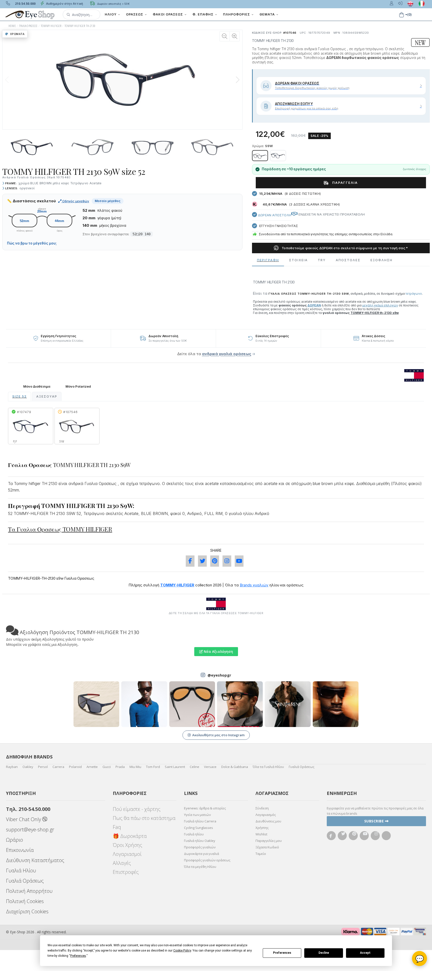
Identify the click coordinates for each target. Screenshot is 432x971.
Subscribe (374, 821)
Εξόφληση (381, 260)
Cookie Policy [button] (182, 950)
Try (322, 260)
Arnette (92, 766)
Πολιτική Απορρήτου (29, 891)
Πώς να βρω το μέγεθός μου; (32, 243)
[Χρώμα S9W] (260, 155)
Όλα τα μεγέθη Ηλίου (200, 866)
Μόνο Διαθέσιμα (36, 386)
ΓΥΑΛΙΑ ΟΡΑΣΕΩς (28, 26)
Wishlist (261, 834)
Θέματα (268, 14)
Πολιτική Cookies (25, 901)
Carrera (58, 766)
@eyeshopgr (219, 675)
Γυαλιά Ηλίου (21, 870)
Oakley (27, 766)
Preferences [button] (78, 956)
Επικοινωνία (20, 850)
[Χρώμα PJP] (278, 155)
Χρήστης (262, 827)
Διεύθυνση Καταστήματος (35, 860)
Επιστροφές (126, 872)
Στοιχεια (298, 260)
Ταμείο (261, 853)
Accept (365, 953)
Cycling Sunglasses (198, 827)
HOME (12, 26)
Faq (117, 827)
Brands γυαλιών (254, 585)
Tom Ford (153, 766)
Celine (194, 766)
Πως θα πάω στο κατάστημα (144, 818)
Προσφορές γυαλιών (200, 847)
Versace (210, 766)
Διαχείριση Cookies (27, 911)
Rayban (12, 766)
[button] (81, 14)
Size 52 (19, 396)
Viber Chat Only (24, 819)
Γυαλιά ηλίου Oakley (199, 840)
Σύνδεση (262, 808)
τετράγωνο (414, 293)
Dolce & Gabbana (234, 766)
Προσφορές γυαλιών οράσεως (207, 860)
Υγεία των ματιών (197, 814)
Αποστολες (348, 260)
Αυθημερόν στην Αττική (64, 3)
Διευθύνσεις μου (268, 821)
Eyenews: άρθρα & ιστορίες (205, 808)
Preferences (282, 953)
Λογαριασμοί (127, 854)
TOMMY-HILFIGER (177, 585)
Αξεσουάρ (46, 396)
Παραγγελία (344, 183)
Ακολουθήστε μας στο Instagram (218, 735)
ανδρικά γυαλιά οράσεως (226, 353)
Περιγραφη (268, 260)
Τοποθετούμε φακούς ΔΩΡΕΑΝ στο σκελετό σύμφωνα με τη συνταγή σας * (344, 248)
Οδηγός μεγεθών (75, 201)
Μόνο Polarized (78, 386)
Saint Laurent (175, 766)
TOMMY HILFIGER (51, 26)
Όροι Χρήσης (127, 845)
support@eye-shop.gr (30, 829)
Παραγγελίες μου (269, 840)
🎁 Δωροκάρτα (130, 836)
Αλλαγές (122, 863)
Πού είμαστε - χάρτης (136, 809)
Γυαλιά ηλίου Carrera (200, 821)
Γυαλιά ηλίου (194, 834)
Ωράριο (14, 839)
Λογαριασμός (266, 814)
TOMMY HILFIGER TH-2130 (80, 26)
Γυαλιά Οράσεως (301, 766)
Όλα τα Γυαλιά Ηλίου (268, 766)
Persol (43, 766)
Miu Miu (135, 766)
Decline (323, 953)
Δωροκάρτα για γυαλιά (201, 853)
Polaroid (75, 766)
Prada (120, 766)
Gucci (106, 766)
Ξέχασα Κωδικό (267, 847)
